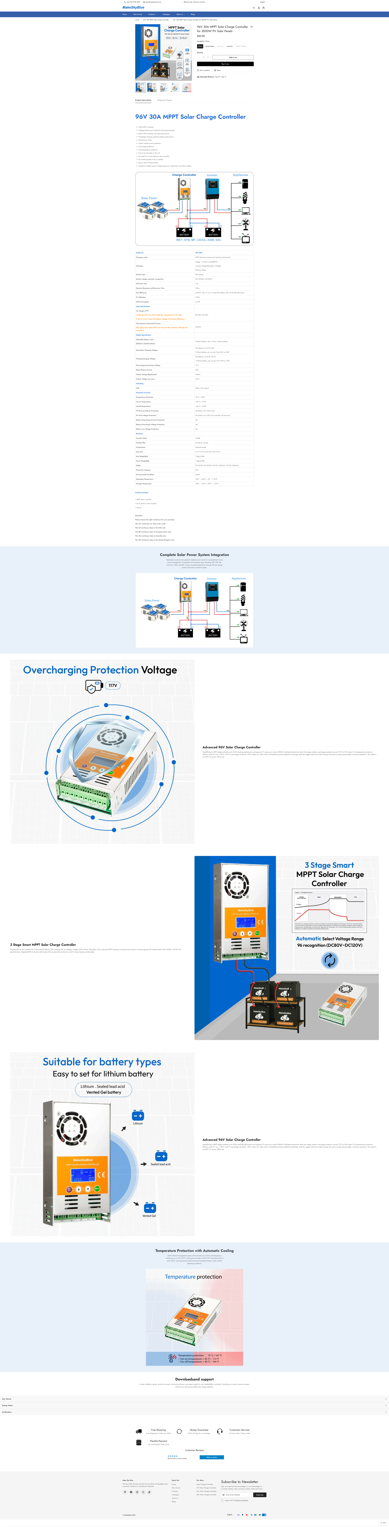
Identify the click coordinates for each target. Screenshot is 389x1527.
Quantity (200, 52)
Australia (230, 47)
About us (179, 14)
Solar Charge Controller (205, 1484)
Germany (221, 47)
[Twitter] (143, 1492)
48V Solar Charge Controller (206, 1495)
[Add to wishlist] (251, 27)
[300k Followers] (131, 1492)
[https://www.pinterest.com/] (125, 1492)
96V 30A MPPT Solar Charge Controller (156, 20)
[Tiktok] (149, 1492)
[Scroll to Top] (385, 1516)
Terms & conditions (241, 1500)
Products (152, 14)
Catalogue (166, 14)
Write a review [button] (211, 1457)
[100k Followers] (137, 1492)
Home (125, 14)
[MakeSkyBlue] (133, 8)
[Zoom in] (187, 28)
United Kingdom (242, 47)
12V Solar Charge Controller (206, 1488)
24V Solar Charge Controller (206, 1491)
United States (210, 47)
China (200, 47)
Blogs (193, 14)
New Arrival (137, 14)
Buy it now (225, 64)
